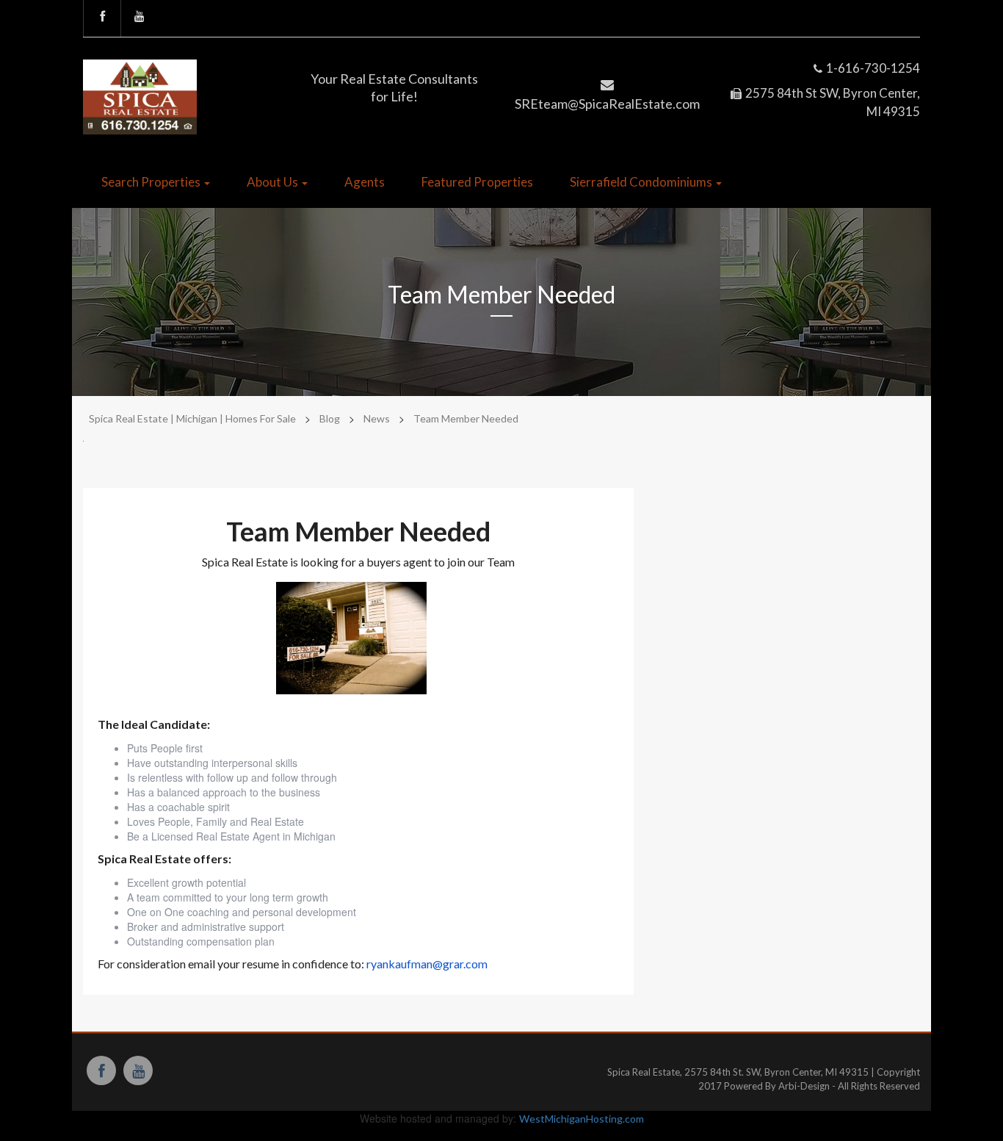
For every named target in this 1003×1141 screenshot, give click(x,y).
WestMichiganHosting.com (581, 1118)
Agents (364, 182)
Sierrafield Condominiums (642, 182)
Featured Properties (477, 182)
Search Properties (152, 182)
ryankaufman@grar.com (427, 964)
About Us (273, 182)
